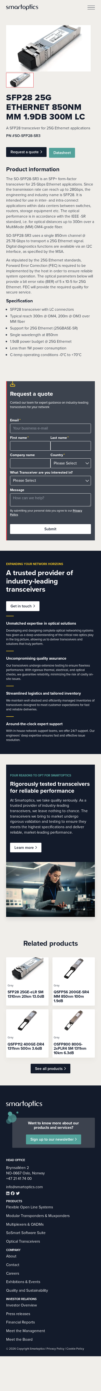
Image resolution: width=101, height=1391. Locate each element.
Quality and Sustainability (27, 1290)
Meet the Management (25, 1331)
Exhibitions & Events (23, 1282)
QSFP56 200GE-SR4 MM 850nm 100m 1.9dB (71, 996)
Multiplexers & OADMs (25, 1224)
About (11, 1256)
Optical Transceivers (23, 1241)
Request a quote (25, 152)
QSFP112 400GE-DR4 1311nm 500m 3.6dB (26, 1046)
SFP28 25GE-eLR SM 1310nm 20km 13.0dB (26, 994)
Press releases (18, 1314)
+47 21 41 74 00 (19, 1178)
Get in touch (21, 606)
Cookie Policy (75, 1349)
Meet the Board (19, 1339)
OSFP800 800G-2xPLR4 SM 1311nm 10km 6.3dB (70, 1048)
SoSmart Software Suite (26, 1233)
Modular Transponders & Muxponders (38, 1216)
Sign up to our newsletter (52, 1139)
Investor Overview (21, 1305)
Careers (12, 1273)
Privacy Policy (55, 1349)
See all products (49, 1068)
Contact (12, 1265)
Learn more (24, 847)
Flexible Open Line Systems (29, 1207)
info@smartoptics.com (24, 1187)
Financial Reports (20, 1322)
